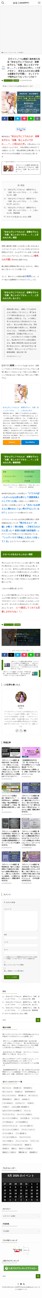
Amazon (12, 442)
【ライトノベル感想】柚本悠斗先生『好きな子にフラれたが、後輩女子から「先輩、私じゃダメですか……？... (27, 168)
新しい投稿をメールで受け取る (14, 971)
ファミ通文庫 (21, 1133)
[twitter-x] (21, 730)
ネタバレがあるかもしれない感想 (19, 217)
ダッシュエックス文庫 (11, 1129)
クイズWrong (8, 1122)
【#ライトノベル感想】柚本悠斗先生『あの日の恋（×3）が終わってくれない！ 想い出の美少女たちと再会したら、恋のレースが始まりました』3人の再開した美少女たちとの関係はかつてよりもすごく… (20, 1044)
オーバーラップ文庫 (24, 1114)
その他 (30, 1103)
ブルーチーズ (24, 1137)
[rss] (24, 1284)
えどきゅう (20, 1103)
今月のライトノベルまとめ (12, 1145)
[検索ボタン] (3, 3)
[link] (17, 730)
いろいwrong (8, 1103)
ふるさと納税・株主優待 (20, 1107)
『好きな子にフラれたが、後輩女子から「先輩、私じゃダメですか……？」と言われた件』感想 (22, 192)
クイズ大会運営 (22, 1122)
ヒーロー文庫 (8, 1133)
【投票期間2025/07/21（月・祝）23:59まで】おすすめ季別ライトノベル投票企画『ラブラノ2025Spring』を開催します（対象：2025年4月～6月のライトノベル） (20, 1072)
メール (6, 942)
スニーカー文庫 (26, 1126)
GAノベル (7, 1088)
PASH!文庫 (7, 1099)
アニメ (27, 1111)
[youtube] (24, 730)
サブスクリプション (10, 1126)
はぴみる (21, 706)
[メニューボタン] (39, 3)
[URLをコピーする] (37, 118)
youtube (25, 1099)
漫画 (14, 1148)
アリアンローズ (8, 1114)
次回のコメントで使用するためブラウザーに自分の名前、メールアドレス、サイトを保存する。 (21, 957)
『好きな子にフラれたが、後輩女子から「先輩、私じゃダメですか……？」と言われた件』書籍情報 (22, 210)
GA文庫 (16, 80)
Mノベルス (33, 1095)
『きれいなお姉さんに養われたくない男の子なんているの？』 (21, 509)
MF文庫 (22, 1095)
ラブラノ (34, 1141)
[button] (5, 118)
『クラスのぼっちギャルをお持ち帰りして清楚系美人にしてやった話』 (20, 497)
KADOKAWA (30, 1092)
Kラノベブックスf (9, 1095)
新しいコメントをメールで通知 (14, 964)
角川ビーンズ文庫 (25, 1148)
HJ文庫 (18, 1092)
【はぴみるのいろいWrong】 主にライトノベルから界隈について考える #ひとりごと (20, 1053)
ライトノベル (8, 80)
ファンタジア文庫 (10, 1137)
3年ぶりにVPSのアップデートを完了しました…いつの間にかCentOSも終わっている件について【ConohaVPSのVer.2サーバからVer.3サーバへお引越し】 (20, 1062)
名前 (5, 934)
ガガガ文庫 (24, 1118)
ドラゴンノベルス (28, 1129)
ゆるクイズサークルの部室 (12, 1111)
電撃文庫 (23, 1152)
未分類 (6, 1148)
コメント (7, 909)
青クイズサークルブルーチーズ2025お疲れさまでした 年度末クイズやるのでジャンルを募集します (21, 1035)
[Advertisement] (21, 29)
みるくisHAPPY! (21, 3)
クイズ (35, 1118)
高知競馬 (33, 1152)
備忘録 (28, 1145)
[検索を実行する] (38, 1020)
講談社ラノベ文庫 (9, 1152)
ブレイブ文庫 (8, 1141)
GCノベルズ (7, 1092)
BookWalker (30, 442)
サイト (6, 949)
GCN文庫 (28, 1088)
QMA (16, 1099)
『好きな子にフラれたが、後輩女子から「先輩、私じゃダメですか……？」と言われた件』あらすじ (22, 201)
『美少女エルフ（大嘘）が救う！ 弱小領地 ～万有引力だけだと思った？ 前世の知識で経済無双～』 (21, 527)
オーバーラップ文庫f (10, 1118)
